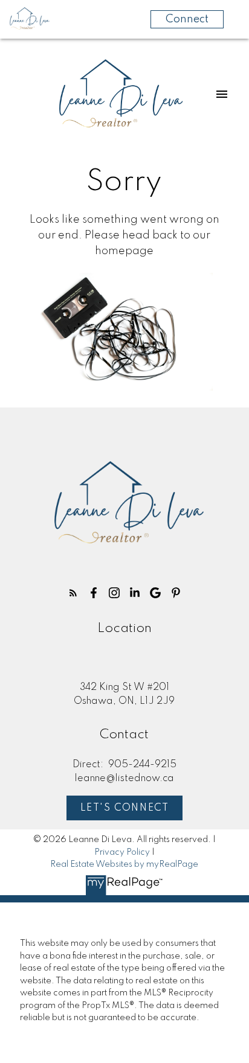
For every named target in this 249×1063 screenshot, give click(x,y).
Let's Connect (124, 808)
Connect (187, 19)
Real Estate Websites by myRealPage (124, 864)
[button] (73, 592)
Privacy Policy (122, 852)
